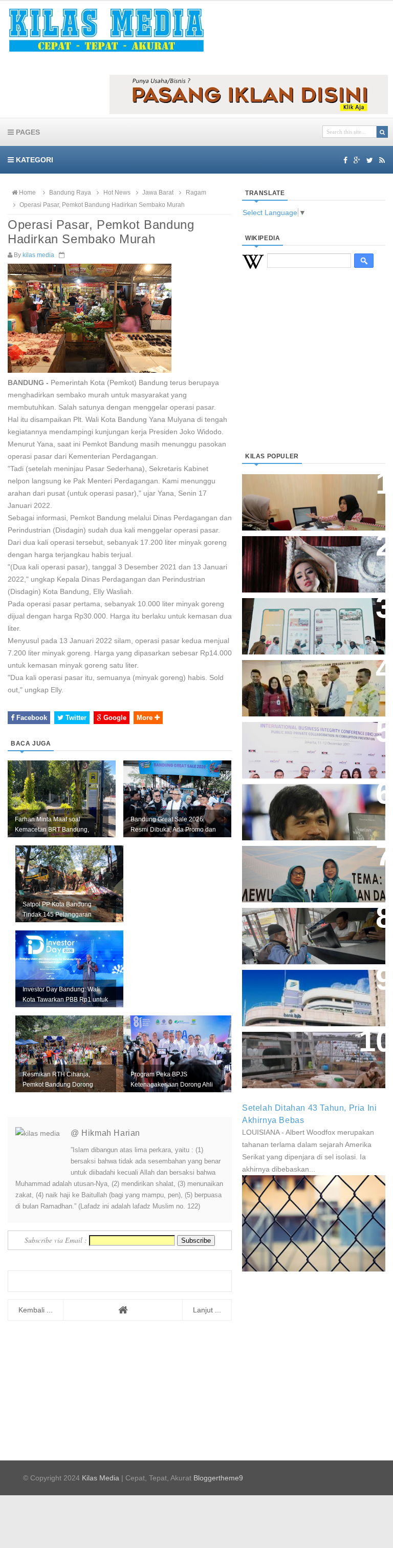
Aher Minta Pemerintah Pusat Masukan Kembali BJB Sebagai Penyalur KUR (313, 993)
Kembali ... (35, 1310)
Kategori (33, 160)
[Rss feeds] (382, 160)
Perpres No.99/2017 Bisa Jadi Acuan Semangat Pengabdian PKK (309, 869)
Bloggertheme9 (218, 1478)
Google (113, 718)
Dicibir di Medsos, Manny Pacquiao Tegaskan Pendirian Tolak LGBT (309, 807)
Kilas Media (100, 1478)
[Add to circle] (357, 160)
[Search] (382, 132)
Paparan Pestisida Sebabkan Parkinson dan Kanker (307, 1049)
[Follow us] (369, 160)
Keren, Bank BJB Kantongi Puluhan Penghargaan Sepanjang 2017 (304, 745)
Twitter (74, 718)
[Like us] (345, 160)
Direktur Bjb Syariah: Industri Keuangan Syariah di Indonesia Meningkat (313, 497)
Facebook (30, 718)
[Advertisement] (313, 373)
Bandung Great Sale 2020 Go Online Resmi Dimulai (308, 616)
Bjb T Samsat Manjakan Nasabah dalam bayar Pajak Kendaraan (306, 931)
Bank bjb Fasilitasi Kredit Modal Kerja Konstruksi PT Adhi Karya (304, 683)
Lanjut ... (207, 1310)
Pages (27, 132)
